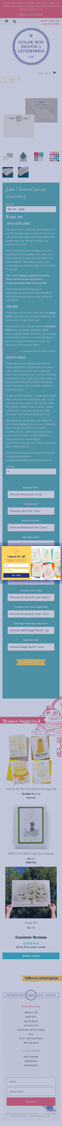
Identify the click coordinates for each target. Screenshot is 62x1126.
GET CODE (16, 575)
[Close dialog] (58, 548)
